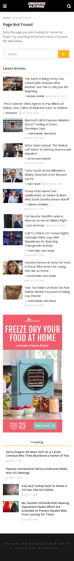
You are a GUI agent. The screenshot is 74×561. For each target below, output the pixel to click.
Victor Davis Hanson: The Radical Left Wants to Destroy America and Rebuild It (48, 149)
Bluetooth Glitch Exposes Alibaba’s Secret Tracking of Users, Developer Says (47, 124)
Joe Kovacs (11, 113)
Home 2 (19, 548)
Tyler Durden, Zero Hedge (41, 133)
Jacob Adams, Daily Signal (41, 276)
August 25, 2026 (35, 209)
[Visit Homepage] (37, 6)
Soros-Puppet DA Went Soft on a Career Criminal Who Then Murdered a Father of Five (37, 454)
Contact (23, 543)
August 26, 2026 (57, 96)
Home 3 (32, 548)
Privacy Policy (50, 548)
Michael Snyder (35, 96)
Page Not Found (22, 17)
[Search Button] (69, 6)
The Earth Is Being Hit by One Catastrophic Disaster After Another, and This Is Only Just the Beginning (46, 85)
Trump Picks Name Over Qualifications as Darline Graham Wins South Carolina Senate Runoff (47, 195)
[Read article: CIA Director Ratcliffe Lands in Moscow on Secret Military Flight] (13, 221)
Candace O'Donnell (38, 204)
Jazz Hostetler (35, 225)
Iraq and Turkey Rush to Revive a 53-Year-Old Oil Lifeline (44, 488)
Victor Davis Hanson (39, 158)
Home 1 (62, 543)
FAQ (51, 543)
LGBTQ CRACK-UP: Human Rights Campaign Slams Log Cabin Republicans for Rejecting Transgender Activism (47, 239)
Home (6, 17)
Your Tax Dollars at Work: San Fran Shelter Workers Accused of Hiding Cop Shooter (47, 292)
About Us (9, 543)
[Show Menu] (5, 6)
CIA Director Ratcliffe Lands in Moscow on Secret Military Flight (46, 218)
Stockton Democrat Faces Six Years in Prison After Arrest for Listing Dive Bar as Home (48, 266)
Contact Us (38, 543)
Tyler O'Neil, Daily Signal (41, 250)
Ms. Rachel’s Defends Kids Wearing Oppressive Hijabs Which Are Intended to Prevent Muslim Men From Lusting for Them (45, 508)
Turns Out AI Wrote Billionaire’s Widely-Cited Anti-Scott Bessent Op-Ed (46, 174)
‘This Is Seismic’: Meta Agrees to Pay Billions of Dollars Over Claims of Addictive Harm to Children (35, 106)
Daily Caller (34, 184)
